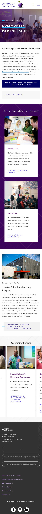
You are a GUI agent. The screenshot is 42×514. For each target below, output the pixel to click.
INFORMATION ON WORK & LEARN (18, 171)
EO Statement (7, 483)
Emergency (6, 495)
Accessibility (7, 487)
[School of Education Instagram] (20, 509)
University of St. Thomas (12, 475)
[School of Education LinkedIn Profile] (26, 509)
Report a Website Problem (12, 479)
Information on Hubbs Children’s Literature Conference (18, 398)
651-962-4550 (7, 441)
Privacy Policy (7, 491)
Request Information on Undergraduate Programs (21, 457)
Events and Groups (14, 94)
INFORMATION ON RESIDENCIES (15, 236)
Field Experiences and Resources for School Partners (21, 83)
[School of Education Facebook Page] (13, 509)
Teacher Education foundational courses (15, 72)
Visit (21, 449)
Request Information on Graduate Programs (21, 464)
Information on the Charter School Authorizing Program (19, 326)
